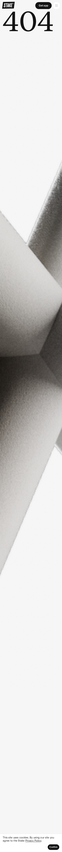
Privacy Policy (33, 840)
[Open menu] (56, 5)
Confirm (53, 847)
